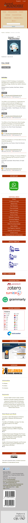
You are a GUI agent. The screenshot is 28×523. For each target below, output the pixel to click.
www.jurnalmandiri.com (11, 482)
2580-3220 (8, 486)
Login (24, 1)
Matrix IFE (16, 401)
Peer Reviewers (14, 206)
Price (16, 402)
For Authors (4, 385)
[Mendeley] (14, 284)
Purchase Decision (12, 404)
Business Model (7, 397)
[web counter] (6, 469)
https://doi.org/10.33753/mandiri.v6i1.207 (13, 168)
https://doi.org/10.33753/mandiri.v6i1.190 (13, 116)
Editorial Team (7, 17)
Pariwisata (6, 402)
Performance (11, 402)
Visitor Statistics (14, 226)
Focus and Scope (16, 14)
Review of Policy (14, 214)
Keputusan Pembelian (9, 401)
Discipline (11, 399)
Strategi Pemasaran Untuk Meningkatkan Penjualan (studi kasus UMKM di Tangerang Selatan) (12, 429)
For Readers (5, 383)
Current (21, 12)
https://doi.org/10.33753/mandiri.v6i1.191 (13, 95)
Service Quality (6, 405)
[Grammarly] (14, 300)
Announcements (12, 12)
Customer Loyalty (15, 397)
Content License (14, 232)
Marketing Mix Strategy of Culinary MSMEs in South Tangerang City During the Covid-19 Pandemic (13, 157)
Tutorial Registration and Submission (14, 235)
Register (18, 1)
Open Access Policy (14, 221)
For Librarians (5, 388)
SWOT (18, 405)
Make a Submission (8, 273)
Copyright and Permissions (14, 230)
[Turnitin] (14, 293)
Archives (8, 14)
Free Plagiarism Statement (14, 228)
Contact (14, 199)
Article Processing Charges (14, 223)
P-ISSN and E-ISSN (14, 201)
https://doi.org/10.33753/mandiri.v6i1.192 (13, 149)
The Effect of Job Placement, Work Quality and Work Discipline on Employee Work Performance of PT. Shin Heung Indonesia (13, 123)
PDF (5, 93)
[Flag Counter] (14, 320)
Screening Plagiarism (14, 219)
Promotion (6, 404)
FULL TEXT (7, 67)
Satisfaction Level (21, 404)
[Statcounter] (14, 333)
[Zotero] (14, 288)
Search (13, 26)
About (13, 20)
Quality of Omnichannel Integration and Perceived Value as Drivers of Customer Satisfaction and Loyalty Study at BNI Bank (14, 443)
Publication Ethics (18, 17)
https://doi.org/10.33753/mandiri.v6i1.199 (13, 133)
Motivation (21, 401)
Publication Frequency (14, 217)
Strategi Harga (13, 405)
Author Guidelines (14, 210)
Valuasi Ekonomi (15, 407)
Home (4, 12)
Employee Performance (19, 399)
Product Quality (20, 402)
